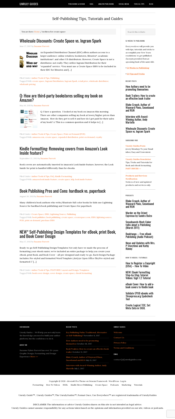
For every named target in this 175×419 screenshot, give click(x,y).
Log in (123, 381)
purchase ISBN (48, 220)
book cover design (40, 273)
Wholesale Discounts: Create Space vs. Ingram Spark (60, 40)
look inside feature (83, 179)
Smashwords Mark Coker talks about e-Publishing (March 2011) (138, 225)
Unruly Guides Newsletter (138, 159)
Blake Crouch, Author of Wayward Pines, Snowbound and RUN (140, 107)
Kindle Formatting (63, 176)
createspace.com (82, 217)
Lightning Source (58, 214)
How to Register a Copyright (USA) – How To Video (140, 264)
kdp (72, 179)
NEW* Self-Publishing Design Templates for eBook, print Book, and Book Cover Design (68, 233)
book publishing (53, 217)
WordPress (114, 381)
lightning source (104, 217)
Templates (84, 270)
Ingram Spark (71, 81)
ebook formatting (84, 273)
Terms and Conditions (124, 348)
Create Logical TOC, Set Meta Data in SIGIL (138, 306)
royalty (99, 137)
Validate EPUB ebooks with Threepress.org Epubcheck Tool (139, 296)
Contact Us (119, 337)
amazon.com (38, 137)
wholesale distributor (98, 81)
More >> (34, 356)
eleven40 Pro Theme (76, 381)
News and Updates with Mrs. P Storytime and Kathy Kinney (140, 246)
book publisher (38, 217)
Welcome (118, 332)
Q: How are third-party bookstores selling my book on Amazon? (61, 97)
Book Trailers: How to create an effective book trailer (140, 96)
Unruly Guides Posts (135, 146)
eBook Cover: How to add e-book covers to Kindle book (140, 285)
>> (133, 168)
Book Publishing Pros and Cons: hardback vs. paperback (62, 191)
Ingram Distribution (54, 81)
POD (22, 220)
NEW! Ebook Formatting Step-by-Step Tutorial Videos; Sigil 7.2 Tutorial (138, 275)
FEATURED (55, 270)
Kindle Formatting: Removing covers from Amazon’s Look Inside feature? (63, 150)
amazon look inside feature (44, 179)
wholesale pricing (28, 84)
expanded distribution (68, 137)
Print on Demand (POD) (74, 134)
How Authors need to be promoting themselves (138, 87)
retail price (83, 81)
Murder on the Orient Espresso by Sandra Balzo (139, 214)
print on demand (87, 137)
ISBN (47, 214)
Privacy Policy (120, 342)
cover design (56, 273)
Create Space (56, 134)
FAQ (52, 176)
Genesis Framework (98, 381)
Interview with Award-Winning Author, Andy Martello (137, 119)
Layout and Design (70, 270)
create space (38, 81)
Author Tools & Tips (40, 78)
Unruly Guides (29, 4)
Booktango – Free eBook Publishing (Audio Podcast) (139, 235)
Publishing (55, 78)
